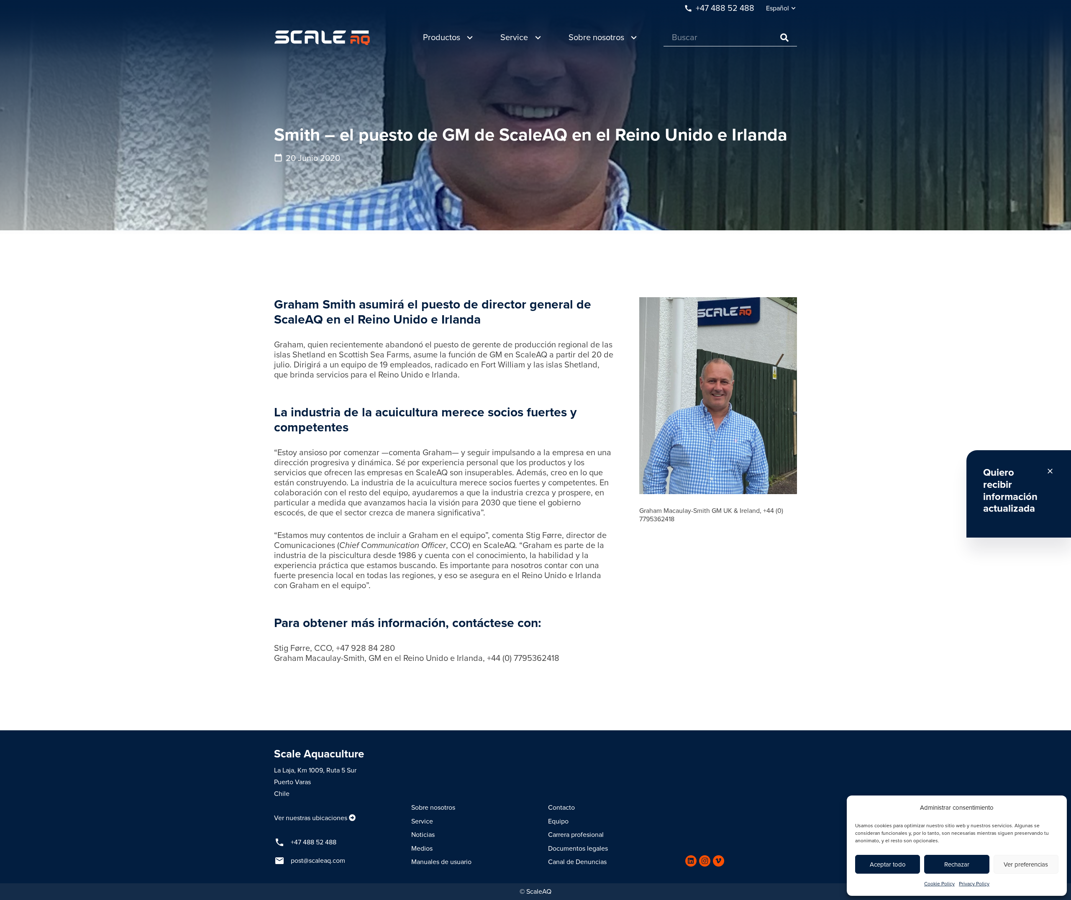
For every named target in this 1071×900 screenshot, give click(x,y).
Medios (422, 848)
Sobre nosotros (433, 807)
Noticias (423, 835)
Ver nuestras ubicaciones (310, 818)
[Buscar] (784, 37)
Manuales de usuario (441, 862)
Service (422, 821)
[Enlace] (322, 38)
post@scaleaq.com (318, 861)
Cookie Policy (939, 884)
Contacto (561, 807)
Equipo (558, 821)
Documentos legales (578, 848)
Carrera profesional (576, 835)
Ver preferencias (1026, 864)
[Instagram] (704, 861)
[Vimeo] (718, 861)
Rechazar (956, 864)
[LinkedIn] (691, 861)
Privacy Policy (974, 884)
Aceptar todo (888, 864)
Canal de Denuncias (577, 862)
